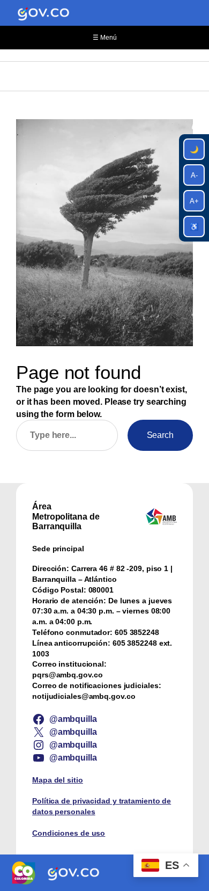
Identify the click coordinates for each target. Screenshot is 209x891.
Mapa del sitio (57, 780)
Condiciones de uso (68, 833)
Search (160, 435)
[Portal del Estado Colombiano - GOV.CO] (43, 13)
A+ (194, 201)
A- (194, 175)
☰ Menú (105, 37)
